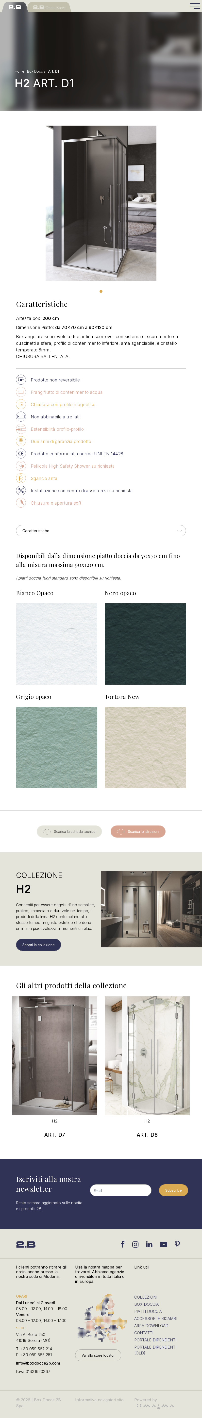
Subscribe (173, 1190)
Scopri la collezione (38, 945)
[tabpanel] (101, 203)
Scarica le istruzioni (143, 831)
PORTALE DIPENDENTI (155, 1339)
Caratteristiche (35, 530)
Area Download (151, 1325)
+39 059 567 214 (36, 1348)
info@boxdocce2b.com (38, 1363)
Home (19, 71)
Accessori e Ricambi (155, 1318)
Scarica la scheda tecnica (74, 831)
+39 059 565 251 (36, 1354)
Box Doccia (36, 71)
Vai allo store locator (98, 1355)
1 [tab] (101, 291)
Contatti (143, 1332)
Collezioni (145, 1297)
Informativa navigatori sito (99, 1399)
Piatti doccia (148, 1311)
